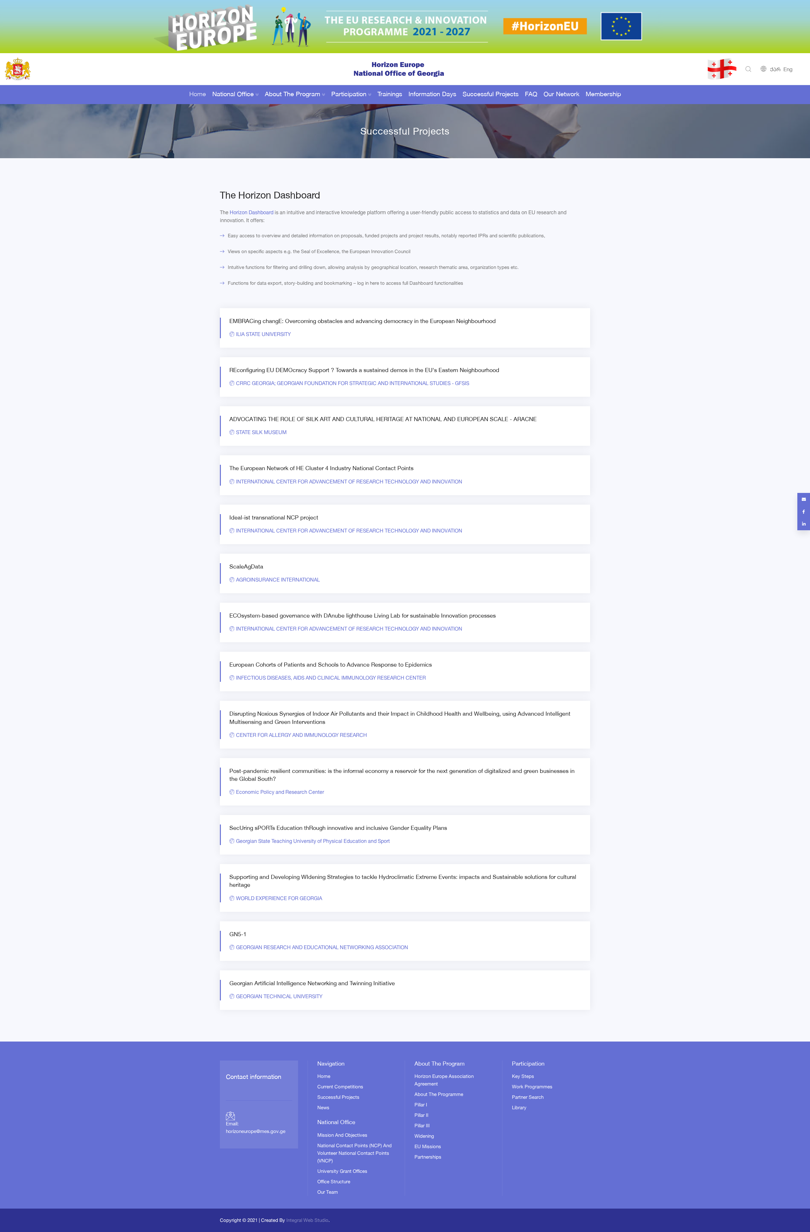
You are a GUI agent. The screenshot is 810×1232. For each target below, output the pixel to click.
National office (233, 94)
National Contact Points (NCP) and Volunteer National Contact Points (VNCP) (354, 1153)
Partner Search (528, 1097)
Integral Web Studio (307, 1220)
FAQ (531, 94)
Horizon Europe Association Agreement (444, 1080)
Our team (327, 1192)
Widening (424, 1136)
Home (197, 94)
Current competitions (340, 1087)
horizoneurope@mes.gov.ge (255, 1131)
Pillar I (420, 1105)
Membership (603, 94)
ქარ (775, 69)
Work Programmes (532, 1087)
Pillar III (422, 1126)
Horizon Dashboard (251, 212)
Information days (432, 94)
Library (519, 1107)
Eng (788, 69)
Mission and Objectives (342, 1135)
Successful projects (491, 94)
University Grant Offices (342, 1171)
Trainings (389, 94)
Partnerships (427, 1157)
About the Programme (438, 1094)
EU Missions (427, 1146)
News (323, 1107)
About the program (292, 94)
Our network (561, 94)
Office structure (333, 1182)
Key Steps (523, 1076)
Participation (348, 94)
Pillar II (421, 1115)
